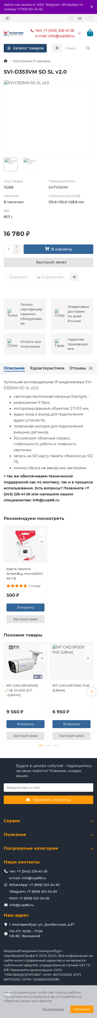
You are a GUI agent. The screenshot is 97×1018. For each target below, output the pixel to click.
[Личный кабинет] (89, 18)
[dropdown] (7, 18)
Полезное (15, 834)
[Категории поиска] (57, 48)
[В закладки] (42, 532)
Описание (14, 368)
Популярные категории (31, 848)
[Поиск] (88, 48)
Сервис (12, 820)
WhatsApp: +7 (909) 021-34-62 (34, 885)
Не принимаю (53, 1009)
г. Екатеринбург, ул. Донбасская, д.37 (41, 924)
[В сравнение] (42, 541)
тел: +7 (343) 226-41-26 (54, 30)
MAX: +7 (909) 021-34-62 (29, 898)
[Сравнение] (80, 18)
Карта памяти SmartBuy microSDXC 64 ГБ (24, 573)
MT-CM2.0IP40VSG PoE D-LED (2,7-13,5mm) (22, 690)
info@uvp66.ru (21, 905)
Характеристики (47, 368)
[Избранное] (71, 18)
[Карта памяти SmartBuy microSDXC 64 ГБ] (25, 545)
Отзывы (80, 368)
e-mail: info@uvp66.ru (54, 36)
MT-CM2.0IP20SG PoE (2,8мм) (71, 687)
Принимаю (81, 1009)
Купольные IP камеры (31, 61)
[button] (5, 691)
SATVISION (58, 187)
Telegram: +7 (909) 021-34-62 (33, 891)
